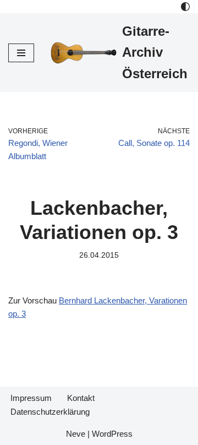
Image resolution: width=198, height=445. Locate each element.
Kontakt (81, 398)
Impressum (31, 398)
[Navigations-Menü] (21, 53)
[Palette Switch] (185, 6)
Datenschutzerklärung (50, 411)
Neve (75, 433)
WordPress (112, 433)
